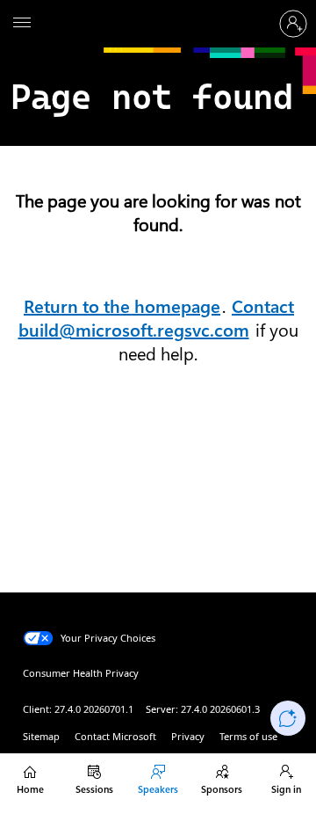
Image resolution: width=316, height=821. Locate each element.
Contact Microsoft (115, 736)
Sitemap (41, 736)
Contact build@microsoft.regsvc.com (156, 318)
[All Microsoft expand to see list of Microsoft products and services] (22, 24)
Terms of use (248, 736)
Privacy (188, 736)
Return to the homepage (122, 306)
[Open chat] (287, 718)
